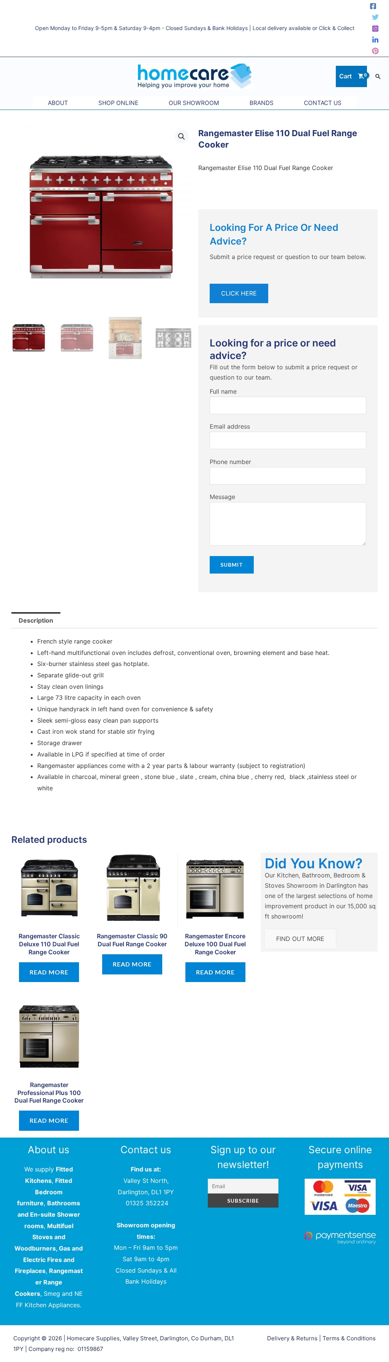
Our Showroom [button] (194, 102)
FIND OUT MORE (300, 938)
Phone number (230, 462)
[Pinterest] (375, 51)
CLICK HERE (239, 293)
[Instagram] (375, 28)
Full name (223, 391)
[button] (378, 76)
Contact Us (323, 102)
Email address (230, 426)
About (58, 102)
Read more (49, 972)
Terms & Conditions (349, 1338)
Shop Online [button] (118, 102)
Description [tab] (36, 620)
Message (222, 497)
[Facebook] (373, 6)
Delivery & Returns (292, 1338)
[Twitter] (375, 17)
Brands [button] (262, 102)
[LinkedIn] (375, 40)
